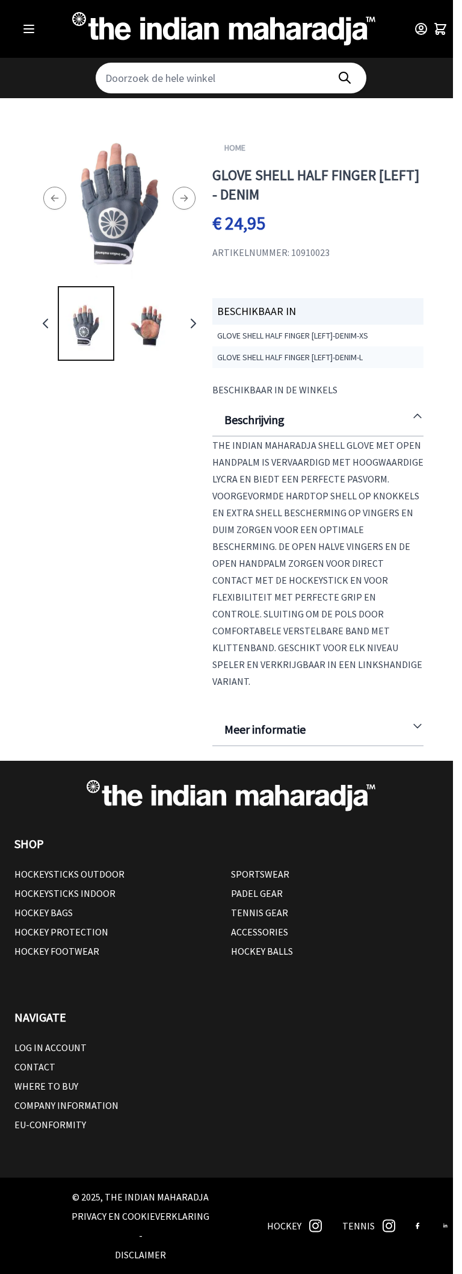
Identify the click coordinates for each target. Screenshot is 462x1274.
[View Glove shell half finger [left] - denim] (86, 323)
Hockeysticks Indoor (65, 893)
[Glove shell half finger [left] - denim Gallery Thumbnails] (119, 323)
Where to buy (46, 1086)
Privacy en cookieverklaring (140, 1216)
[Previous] (54, 198)
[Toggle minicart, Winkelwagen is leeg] (440, 29)
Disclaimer (140, 1255)
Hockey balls (262, 951)
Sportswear (260, 874)
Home (234, 147)
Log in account (50, 1047)
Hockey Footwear (56, 951)
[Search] (344, 78)
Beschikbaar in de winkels (274, 390)
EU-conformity (50, 1125)
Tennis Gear (259, 913)
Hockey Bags (43, 913)
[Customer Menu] (421, 29)
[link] (315, 1225)
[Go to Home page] (223, 29)
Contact (34, 1067)
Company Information (66, 1105)
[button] (231, 843)
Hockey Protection (61, 932)
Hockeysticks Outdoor (69, 874)
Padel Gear (257, 893)
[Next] (184, 198)
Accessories (259, 932)
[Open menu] (28, 28)
